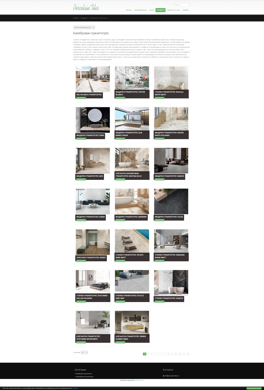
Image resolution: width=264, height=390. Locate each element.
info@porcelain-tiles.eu (172, 376)
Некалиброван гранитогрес (85, 377)
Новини (186, 10)
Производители (140, 10)
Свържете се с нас (173, 10)
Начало (128, 10)
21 (184, 354)
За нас (151, 10)
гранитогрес (139, 380)
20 (180, 354)
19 (175, 354)
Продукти (160, 10)
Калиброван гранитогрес (84, 374)
